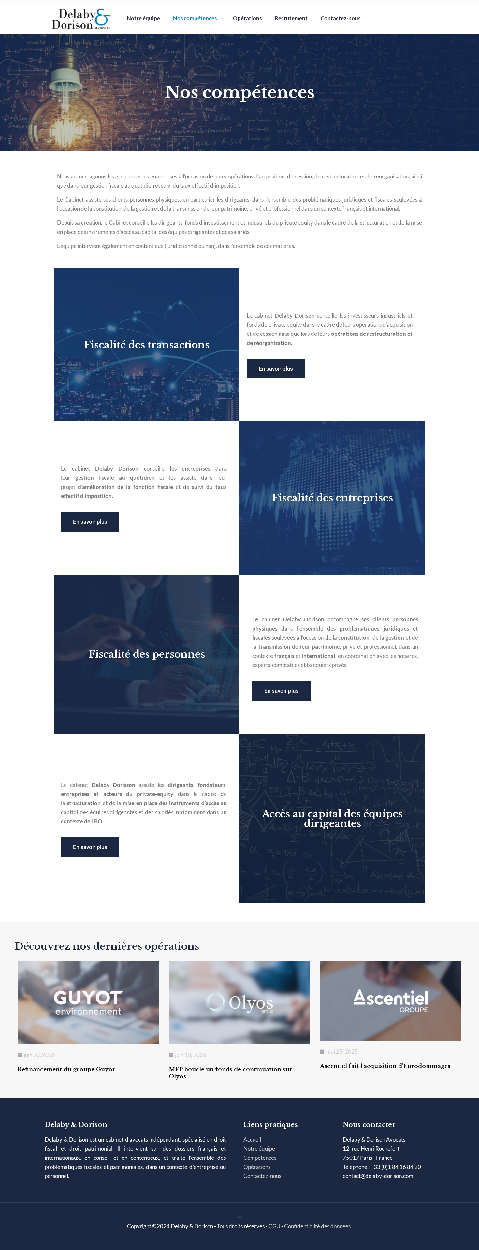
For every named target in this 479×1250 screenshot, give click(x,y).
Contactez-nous (262, 1175)
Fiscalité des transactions (147, 345)
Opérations (256, 1166)
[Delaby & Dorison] (80, 18)
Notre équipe (259, 1148)
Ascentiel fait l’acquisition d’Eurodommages (385, 1066)
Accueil (252, 1139)
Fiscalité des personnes (147, 654)
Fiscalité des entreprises (332, 498)
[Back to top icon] (239, 1217)
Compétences (259, 1157)
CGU (274, 1226)
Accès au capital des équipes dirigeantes (332, 819)
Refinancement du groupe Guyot (66, 1069)
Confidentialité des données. (318, 1226)
